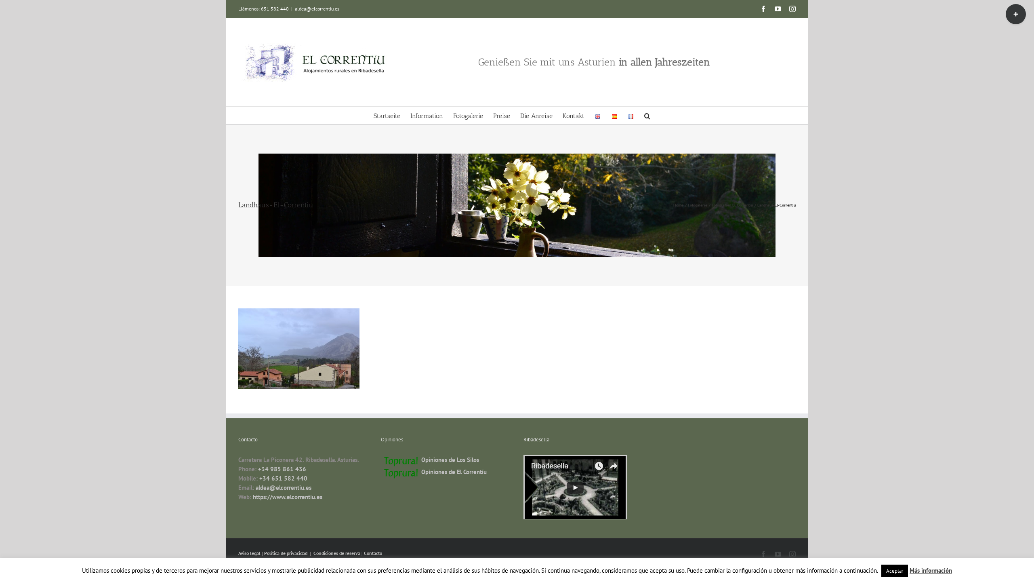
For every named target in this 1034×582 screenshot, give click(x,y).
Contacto (373, 553)
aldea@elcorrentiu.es (317, 9)
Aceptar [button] (894, 570)
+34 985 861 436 (282, 469)
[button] (647, 115)
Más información (931, 570)
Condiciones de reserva (336, 553)
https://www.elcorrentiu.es (287, 497)
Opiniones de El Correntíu (454, 472)
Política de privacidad (286, 553)
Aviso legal (250, 553)
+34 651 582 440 (283, 478)
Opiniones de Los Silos (450, 460)
